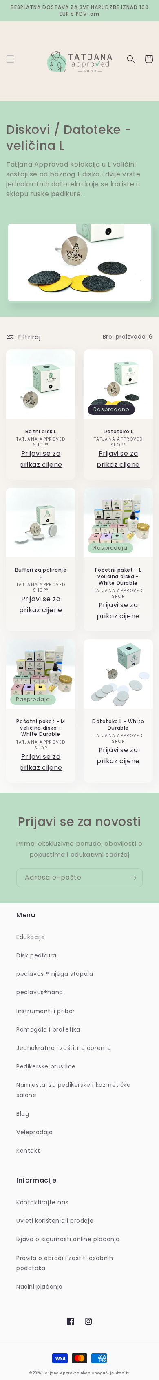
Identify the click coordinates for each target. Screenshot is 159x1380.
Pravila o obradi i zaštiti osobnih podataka (64, 1263)
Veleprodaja (34, 1132)
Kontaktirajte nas (42, 1202)
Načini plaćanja (39, 1287)
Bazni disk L (40, 431)
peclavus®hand (39, 992)
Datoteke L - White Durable (118, 724)
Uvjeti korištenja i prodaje (54, 1221)
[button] (10, 59)
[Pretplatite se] (133, 877)
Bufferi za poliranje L (41, 573)
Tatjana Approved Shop (67, 1373)
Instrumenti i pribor (45, 1011)
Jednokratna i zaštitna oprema (63, 1048)
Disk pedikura (36, 955)
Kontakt (28, 1151)
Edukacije (30, 937)
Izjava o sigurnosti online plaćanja (68, 1239)
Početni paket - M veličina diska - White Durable (40, 728)
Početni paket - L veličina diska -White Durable (118, 576)
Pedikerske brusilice (46, 1066)
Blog (22, 1114)
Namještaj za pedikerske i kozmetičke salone (73, 1090)
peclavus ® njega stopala (54, 974)
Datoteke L (118, 431)
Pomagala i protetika (48, 1029)
